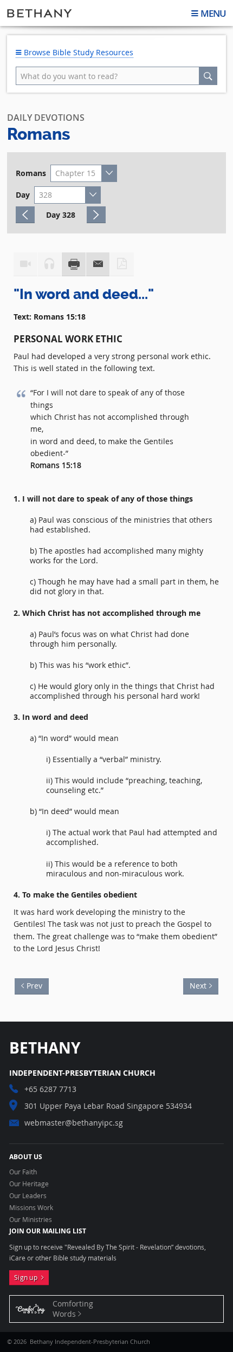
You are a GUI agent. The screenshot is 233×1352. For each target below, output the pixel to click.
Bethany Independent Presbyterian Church (39, 13)
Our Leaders (28, 1196)
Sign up (27, 1277)
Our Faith (23, 1172)
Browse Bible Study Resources (77, 52)
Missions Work (31, 1208)
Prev (38, 984)
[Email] (98, 264)
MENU (213, 13)
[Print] (74, 264)
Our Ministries (30, 1220)
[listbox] (84, 173)
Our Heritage (29, 1184)
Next (194, 984)
